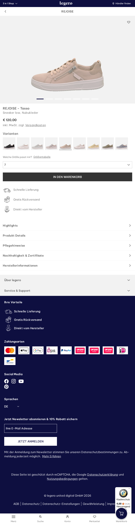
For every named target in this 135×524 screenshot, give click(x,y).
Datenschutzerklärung (102, 474)
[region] (67, 60)
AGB (16, 504)
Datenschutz (31, 504)
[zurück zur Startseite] (66, 3)
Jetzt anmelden (31, 441)
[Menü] (129, 489)
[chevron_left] (5, 11)
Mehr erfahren (51, 456)
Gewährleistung (93, 504)
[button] (122, 3)
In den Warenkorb (67, 177)
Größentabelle (41, 157)
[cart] (121, 513)
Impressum (114, 504)
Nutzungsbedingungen (62, 478)
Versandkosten (35, 125)
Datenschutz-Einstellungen (61, 504)
